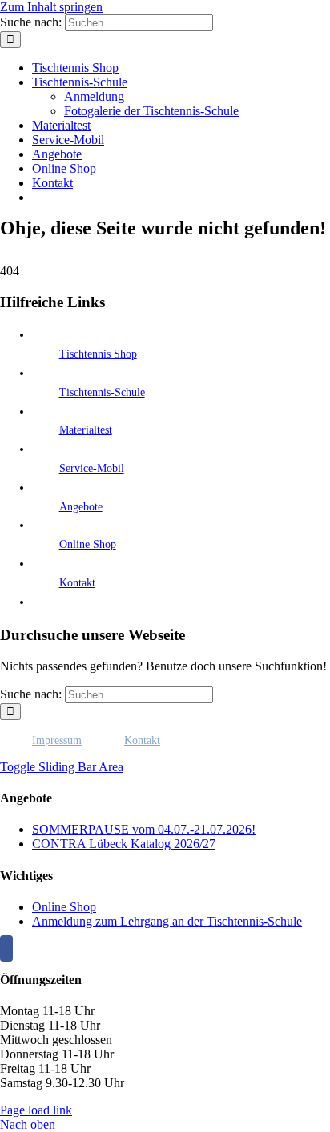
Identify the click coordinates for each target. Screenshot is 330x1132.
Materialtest (85, 430)
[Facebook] (6, 948)
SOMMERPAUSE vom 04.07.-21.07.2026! (144, 829)
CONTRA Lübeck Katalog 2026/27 (123, 843)
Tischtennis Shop (98, 354)
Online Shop (87, 544)
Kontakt (77, 583)
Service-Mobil (91, 468)
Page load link (36, 1110)
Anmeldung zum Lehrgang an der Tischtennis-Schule (167, 921)
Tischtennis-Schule (102, 392)
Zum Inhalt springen (51, 7)
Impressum (57, 740)
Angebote (81, 507)
